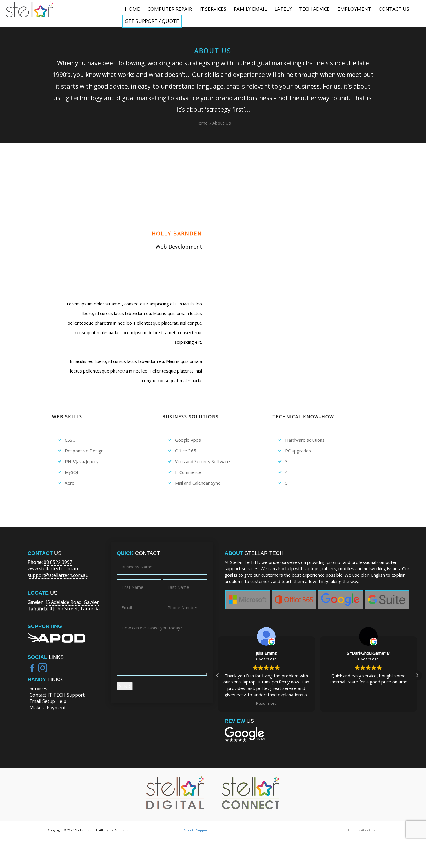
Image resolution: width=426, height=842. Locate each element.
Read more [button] (266, 703)
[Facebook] (32, 667)
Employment (354, 9)
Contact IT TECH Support (57, 695)
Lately (283, 9)
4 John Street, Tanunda (74, 608)
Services (38, 688)
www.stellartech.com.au (53, 568)
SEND (124, 686)
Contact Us (394, 9)
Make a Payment (48, 707)
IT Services (212, 9)
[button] (417, 675)
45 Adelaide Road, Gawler (72, 602)
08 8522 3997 (58, 562)
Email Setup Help (48, 701)
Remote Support (196, 830)
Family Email (250, 9)
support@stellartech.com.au (58, 575)
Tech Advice (314, 9)
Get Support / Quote (152, 21)
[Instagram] (42, 667)
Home (132, 9)
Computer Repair (170, 9)
